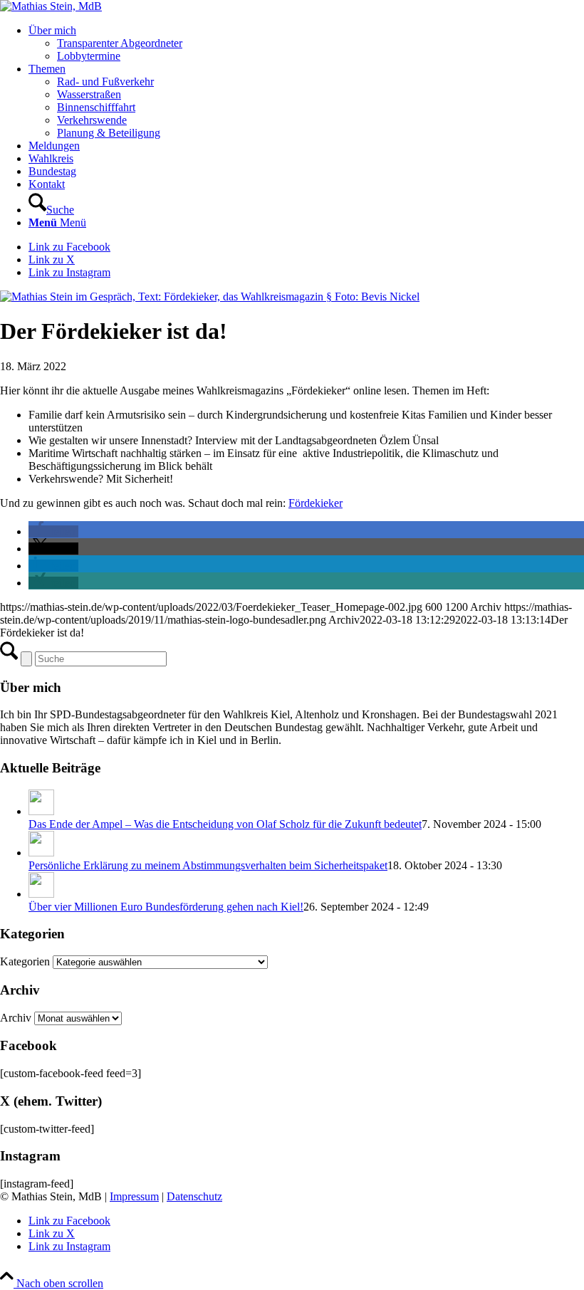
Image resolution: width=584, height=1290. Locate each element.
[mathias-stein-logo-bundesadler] (51, 6)
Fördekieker (315, 503)
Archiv (15, 1018)
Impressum (134, 1196)
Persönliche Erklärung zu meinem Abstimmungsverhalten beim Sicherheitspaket (207, 865)
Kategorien (26, 961)
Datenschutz (194, 1196)
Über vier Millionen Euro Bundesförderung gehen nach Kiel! (165, 907)
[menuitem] (306, 43)
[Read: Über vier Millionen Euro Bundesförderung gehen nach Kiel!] (41, 894)
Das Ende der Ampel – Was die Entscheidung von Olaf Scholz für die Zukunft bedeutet (225, 824)
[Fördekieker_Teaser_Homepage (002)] (209, 296)
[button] (53, 531)
